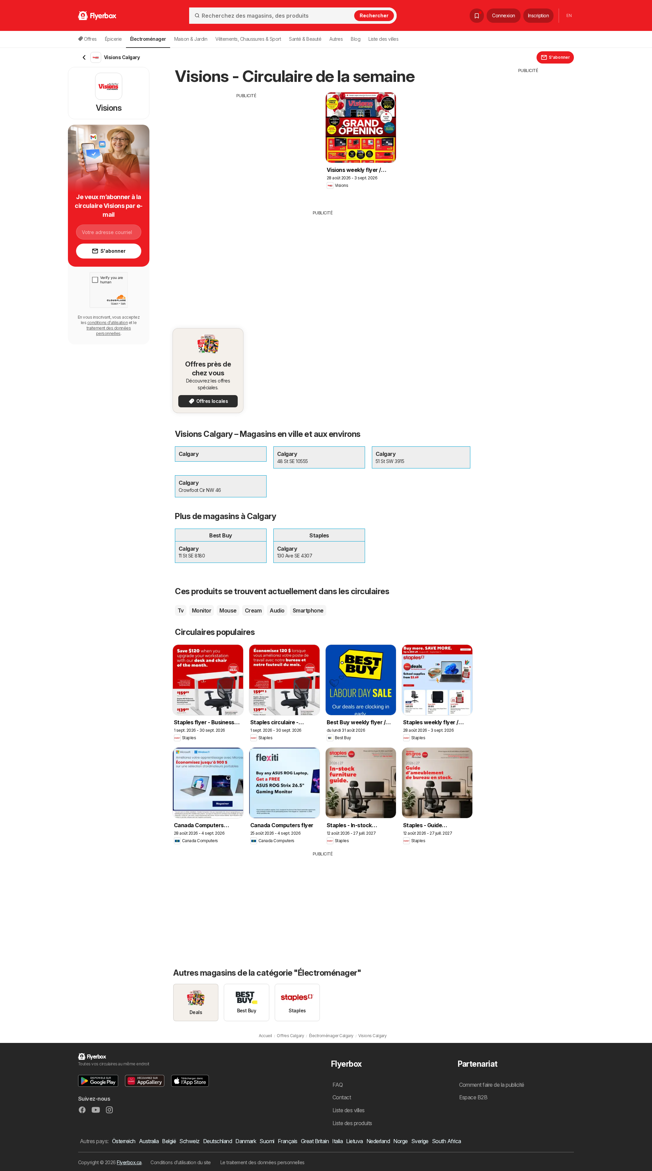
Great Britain (315, 1141)
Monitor (201, 610)
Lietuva (354, 1141)
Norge (400, 1141)
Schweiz (189, 1141)
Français (287, 1141)
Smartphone (308, 610)
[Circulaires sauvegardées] (477, 15)
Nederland (378, 1141)
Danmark (245, 1141)
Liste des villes (383, 39)
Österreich (123, 1141)
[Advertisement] (246, 146)
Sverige (420, 1141)
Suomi (266, 1141)
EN (569, 15)
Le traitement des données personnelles (262, 1162)
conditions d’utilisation (107, 322)
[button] (98, 1081)
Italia (337, 1141)
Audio (277, 610)
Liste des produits (352, 1123)
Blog (355, 39)
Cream (253, 610)
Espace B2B (473, 1097)
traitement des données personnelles (109, 330)
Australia (149, 1141)
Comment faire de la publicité (491, 1084)
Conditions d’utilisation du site (180, 1162)
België (169, 1141)
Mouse (227, 610)
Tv (181, 610)
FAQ (337, 1084)
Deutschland (217, 1141)
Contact (341, 1097)
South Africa (446, 1141)
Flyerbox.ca (129, 1162)
